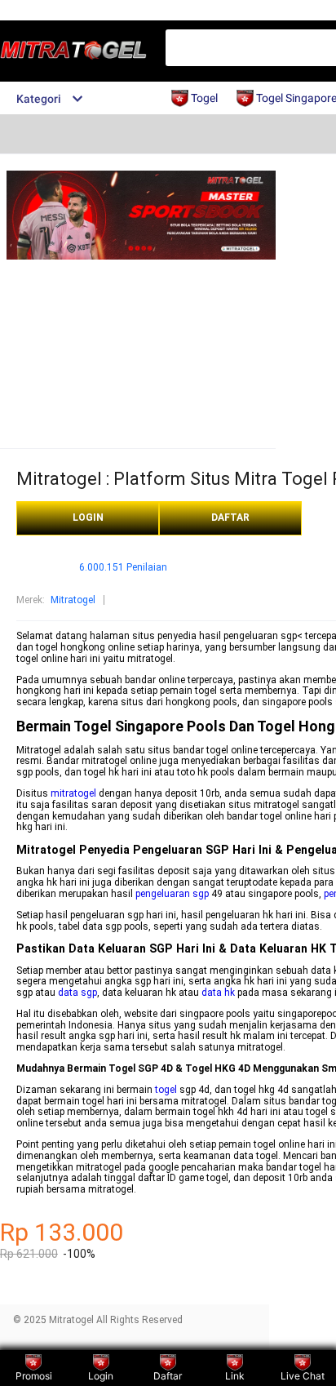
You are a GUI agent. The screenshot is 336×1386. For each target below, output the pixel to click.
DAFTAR (230, 517)
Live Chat (303, 1376)
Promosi (33, 1376)
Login (100, 1376)
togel (166, 1089)
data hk (218, 992)
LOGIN (88, 517)
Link (235, 1376)
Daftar (167, 1376)
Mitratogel (73, 600)
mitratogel (73, 793)
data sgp (77, 992)
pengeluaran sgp (172, 894)
